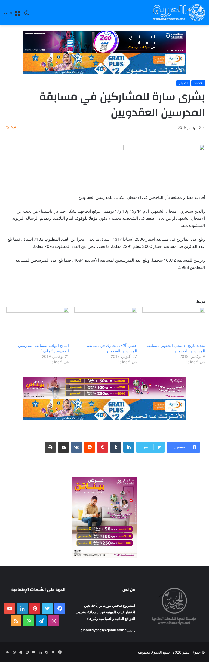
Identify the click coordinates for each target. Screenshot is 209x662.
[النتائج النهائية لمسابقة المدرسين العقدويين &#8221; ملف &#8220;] (37, 325)
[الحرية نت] (179, 13)
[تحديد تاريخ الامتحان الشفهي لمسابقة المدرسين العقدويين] (173, 325)
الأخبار (183, 83)
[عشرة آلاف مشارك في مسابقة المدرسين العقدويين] (105, 325)
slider (198, 83)
